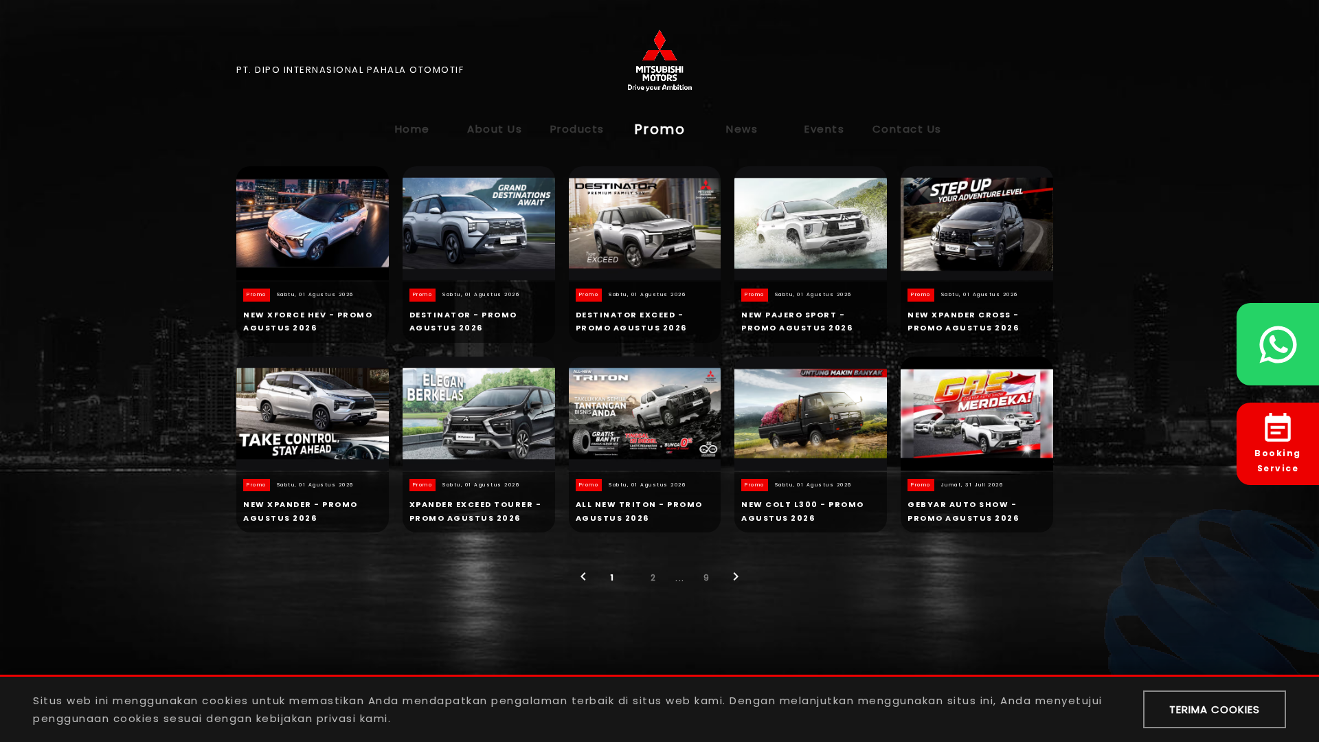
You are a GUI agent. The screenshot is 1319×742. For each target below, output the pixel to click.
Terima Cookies (1214, 709)
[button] (583, 581)
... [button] (680, 577)
